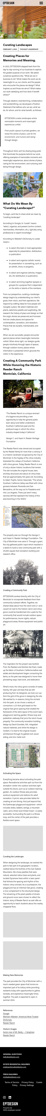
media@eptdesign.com (11, 1077)
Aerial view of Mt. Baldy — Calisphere (18, 1032)
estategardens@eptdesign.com (14, 1067)
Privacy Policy (28, 1082)
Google (6, 1013)
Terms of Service (12, 1082)
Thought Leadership (29, 49)
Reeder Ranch (9, 1023)
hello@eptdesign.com (11, 1057)
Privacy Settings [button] (27, 1085)
